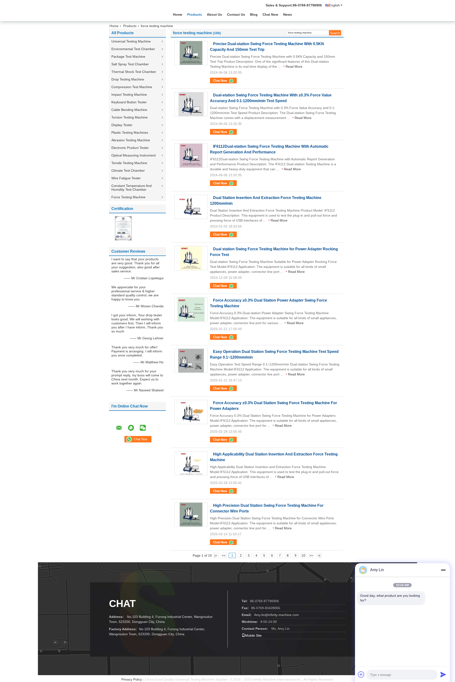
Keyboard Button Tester (129, 102)
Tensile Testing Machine (129, 163)
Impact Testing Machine (129, 94)
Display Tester (121, 125)
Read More (294, 66)
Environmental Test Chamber (133, 49)
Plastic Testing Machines (129, 132)
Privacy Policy (131, 679)
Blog (254, 14)
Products (194, 14)
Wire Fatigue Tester (126, 178)
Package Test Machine (128, 56)
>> (311, 555)
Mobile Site (253, 635)
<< (224, 555)
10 (303, 555)
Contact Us (236, 14)
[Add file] (361, 674)
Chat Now (270, 14)
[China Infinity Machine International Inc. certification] (123, 228)
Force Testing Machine (128, 197)
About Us (214, 14)
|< (215, 555)
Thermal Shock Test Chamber (133, 72)
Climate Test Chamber (128, 170)
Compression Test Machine (131, 87)
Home (177, 14)
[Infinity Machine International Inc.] (135, 14)
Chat (122, 603)
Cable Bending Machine (129, 110)
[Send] (443, 674)
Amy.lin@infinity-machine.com (276, 615)
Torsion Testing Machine (129, 117)
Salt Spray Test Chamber (130, 64)
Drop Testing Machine (127, 79)
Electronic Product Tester (130, 148)
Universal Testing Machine (131, 41)
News (287, 14)
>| (319, 555)
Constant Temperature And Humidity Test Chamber (131, 187)
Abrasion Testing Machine (130, 140)
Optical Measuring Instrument (133, 155)
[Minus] (443, 570)
